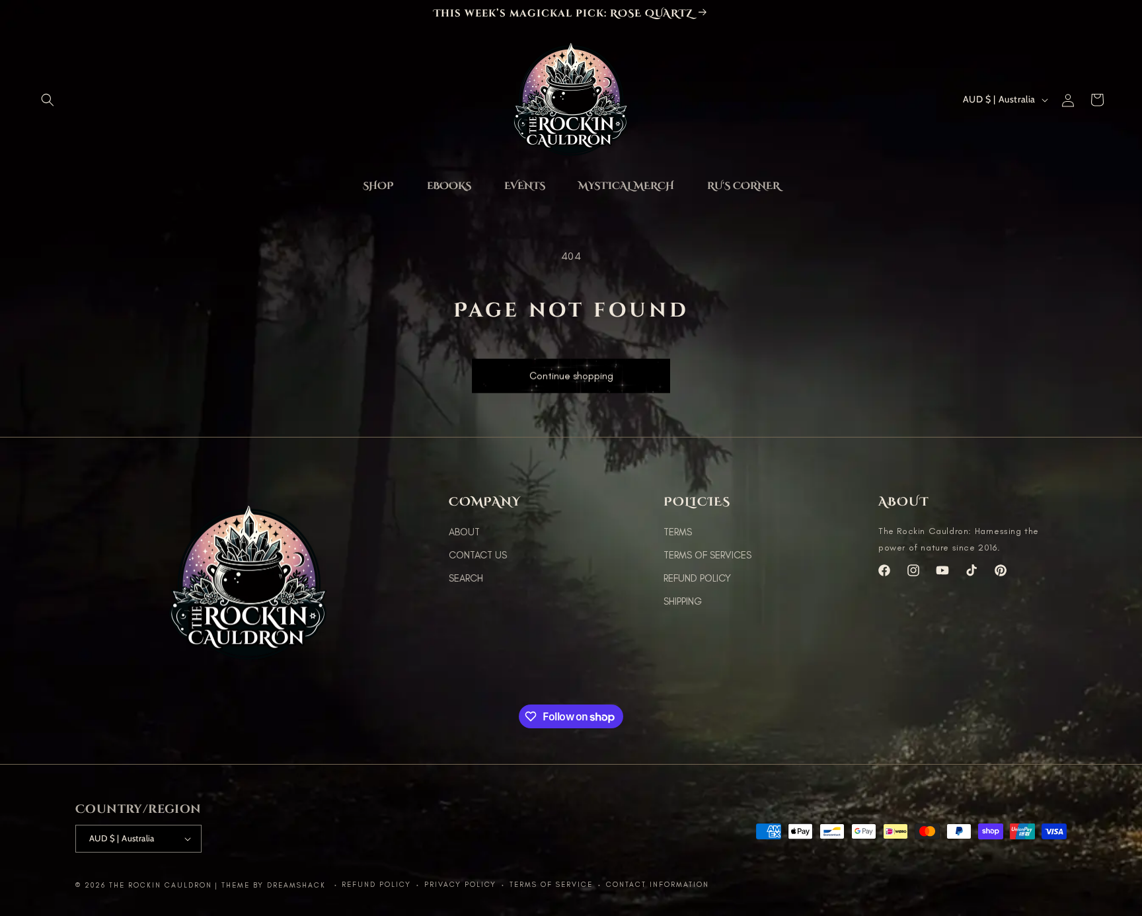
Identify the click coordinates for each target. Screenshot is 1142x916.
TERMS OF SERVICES (707, 555)
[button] (47, 99)
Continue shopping (571, 381)
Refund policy (376, 884)
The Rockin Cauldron (160, 885)
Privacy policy (460, 884)
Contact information (657, 884)
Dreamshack (298, 885)
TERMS (678, 532)
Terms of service (551, 884)
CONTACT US (478, 555)
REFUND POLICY (697, 578)
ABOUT (464, 532)
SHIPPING (683, 601)
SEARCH (466, 578)
